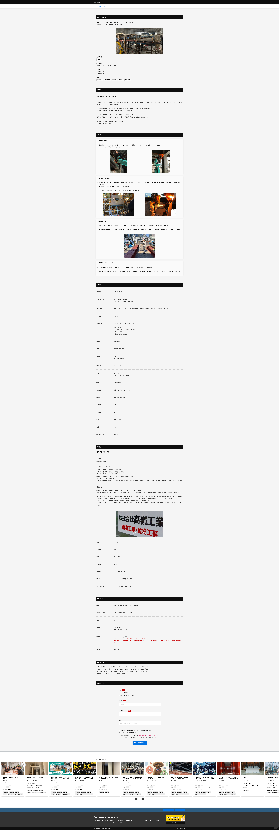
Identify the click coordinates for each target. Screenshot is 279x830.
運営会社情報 (97, 820)
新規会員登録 (172, 2)
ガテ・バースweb (98, 822)
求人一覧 (99, 6)
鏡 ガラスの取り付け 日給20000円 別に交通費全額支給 (60, 778)
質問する (168, 810)
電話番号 (121, 720)
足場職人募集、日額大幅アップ (226, 777)
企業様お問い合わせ (129, 820)
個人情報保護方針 (129, 732)
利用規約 (121, 732)
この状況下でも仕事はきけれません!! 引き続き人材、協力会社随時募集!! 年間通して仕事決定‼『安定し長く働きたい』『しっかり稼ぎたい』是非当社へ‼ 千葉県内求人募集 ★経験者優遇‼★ (180, 778)
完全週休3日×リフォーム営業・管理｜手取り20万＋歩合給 (108, 778)
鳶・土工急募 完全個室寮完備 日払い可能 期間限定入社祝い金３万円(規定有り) (36, 778)
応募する (180, 810)
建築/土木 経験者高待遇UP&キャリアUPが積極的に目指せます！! (132, 778)
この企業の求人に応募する (127, 695)
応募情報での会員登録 (124, 727)
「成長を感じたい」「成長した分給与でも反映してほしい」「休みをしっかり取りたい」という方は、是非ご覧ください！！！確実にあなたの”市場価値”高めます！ (156, 778)
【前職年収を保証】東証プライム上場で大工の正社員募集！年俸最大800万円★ (252, 778)
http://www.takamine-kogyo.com (123, 586)
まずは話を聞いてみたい (126, 692)
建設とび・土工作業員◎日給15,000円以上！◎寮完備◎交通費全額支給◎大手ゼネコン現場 (84, 778)
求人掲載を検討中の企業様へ (162, 2)
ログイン (179, 2)
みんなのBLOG (156, 820)
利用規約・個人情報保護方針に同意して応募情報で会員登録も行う (137, 730)
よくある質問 (138, 820)
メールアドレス (124, 710)
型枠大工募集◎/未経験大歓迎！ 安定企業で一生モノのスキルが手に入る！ (13, 778)
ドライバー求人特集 (128, 822)
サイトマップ (105, 820)
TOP (96, 6)
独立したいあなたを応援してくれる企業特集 (113, 822)
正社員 (196, 777)
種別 (121, 690)
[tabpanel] (12, 779)
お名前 (122, 700)
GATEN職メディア (147, 820)
